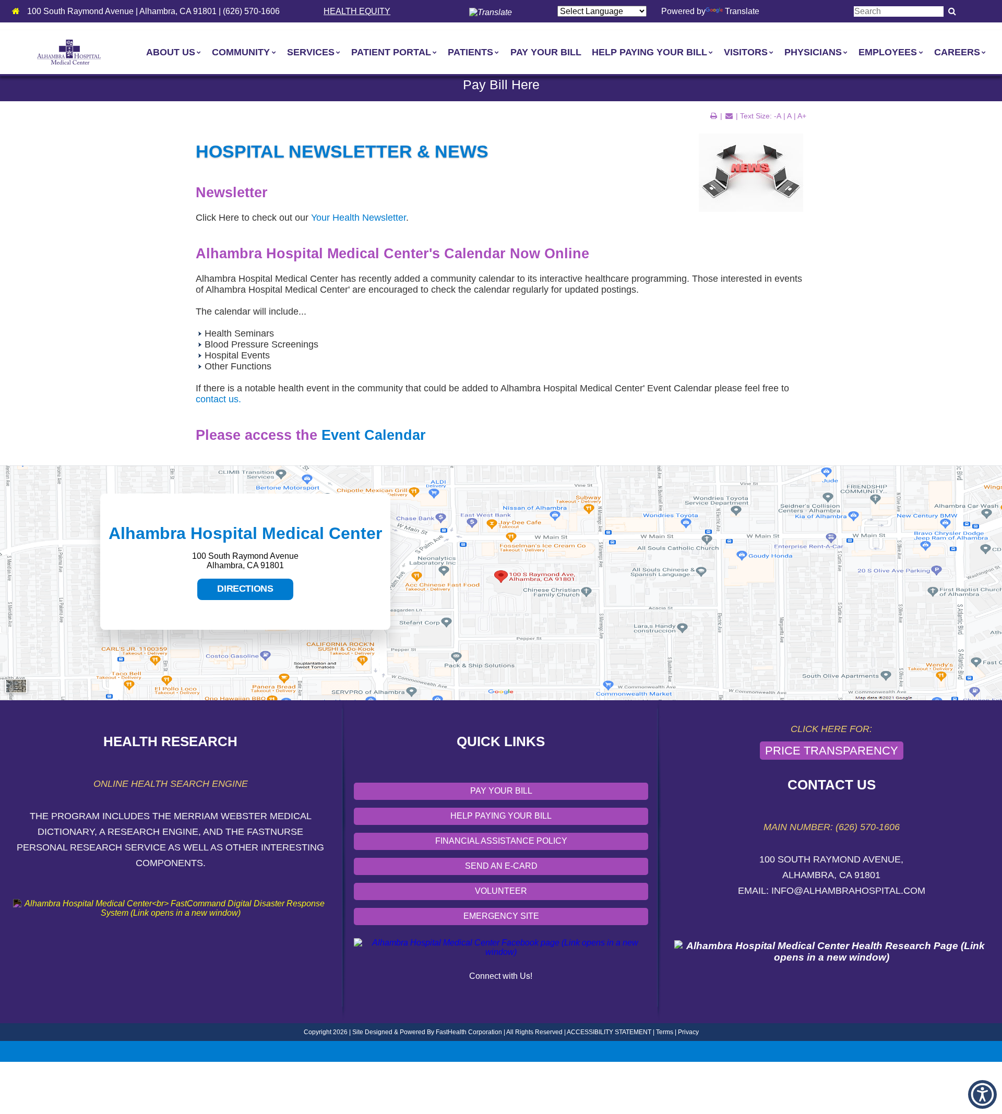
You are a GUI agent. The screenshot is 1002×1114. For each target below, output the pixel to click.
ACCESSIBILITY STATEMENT (609, 1032)
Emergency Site (501, 916)
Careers (957, 52)
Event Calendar (373, 435)
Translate (742, 11)
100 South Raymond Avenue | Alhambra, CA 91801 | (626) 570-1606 (153, 11)
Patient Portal (391, 52)
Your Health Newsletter (358, 217)
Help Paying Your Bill (649, 52)
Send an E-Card (501, 865)
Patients (470, 52)
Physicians (813, 52)
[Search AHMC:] (899, 11)
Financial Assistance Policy (501, 840)
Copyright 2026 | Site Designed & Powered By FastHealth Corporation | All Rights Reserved (433, 1032)
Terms (664, 1032)
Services (311, 52)
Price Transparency (831, 750)
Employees (887, 52)
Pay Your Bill (545, 52)
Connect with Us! (500, 976)
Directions (235, 591)
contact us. (218, 399)
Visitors (746, 52)
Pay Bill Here (501, 84)
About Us (170, 52)
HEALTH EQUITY (357, 11)
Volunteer (501, 891)
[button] (982, 1094)
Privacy (688, 1032)
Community (241, 52)
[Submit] (952, 11)
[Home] (18, 11)
